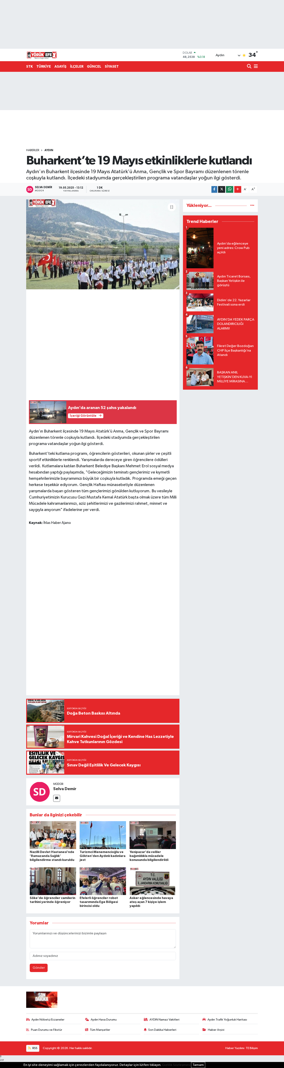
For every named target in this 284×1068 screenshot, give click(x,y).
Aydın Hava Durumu (104, 1019)
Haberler (32, 150)
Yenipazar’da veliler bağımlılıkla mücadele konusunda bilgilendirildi (149, 856)
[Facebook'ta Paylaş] (214, 189)
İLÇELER (76, 66)
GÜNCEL (94, 66)
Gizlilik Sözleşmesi (176, 1065)
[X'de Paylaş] (221, 189)
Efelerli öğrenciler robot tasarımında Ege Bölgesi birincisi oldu (99, 902)
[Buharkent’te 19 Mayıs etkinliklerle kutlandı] (102, 244)
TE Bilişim (252, 1048)
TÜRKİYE (43, 66)
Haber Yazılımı (234, 1048)
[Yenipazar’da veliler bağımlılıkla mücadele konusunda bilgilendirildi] (153, 835)
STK (29, 66)
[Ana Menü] (255, 66)
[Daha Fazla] (237, 189)
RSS (34, 1048)
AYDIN (48, 150)
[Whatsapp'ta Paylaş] (229, 189)
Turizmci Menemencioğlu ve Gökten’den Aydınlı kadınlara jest (102, 856)
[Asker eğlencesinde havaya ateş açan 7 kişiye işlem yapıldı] (153, 881)
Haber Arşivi (216, 1029)
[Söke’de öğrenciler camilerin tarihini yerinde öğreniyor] (53, 881)
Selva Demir (64, 789)
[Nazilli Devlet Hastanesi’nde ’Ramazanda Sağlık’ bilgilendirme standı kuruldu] (53, 835)
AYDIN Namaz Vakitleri (164, 1019)
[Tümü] (252, 205)
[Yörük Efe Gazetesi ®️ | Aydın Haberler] (41, 55)
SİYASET (112, 66)
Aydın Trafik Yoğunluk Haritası (227, 1019)
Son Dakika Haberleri (162, 1029)
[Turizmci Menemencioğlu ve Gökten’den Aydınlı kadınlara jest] (103, 835)
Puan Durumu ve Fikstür (46, 1029)
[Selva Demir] (40, 791)
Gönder (39, 968)
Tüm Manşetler (100, 1029)
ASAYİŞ (60, 66)
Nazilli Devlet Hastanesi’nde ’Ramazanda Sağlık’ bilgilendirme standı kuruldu (52, 856)
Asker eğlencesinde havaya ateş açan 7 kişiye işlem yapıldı (151, 902)
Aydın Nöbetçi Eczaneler (47, 1019)
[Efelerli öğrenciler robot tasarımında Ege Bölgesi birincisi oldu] (103, 881)
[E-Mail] (56, 798)
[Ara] (249, 66)
